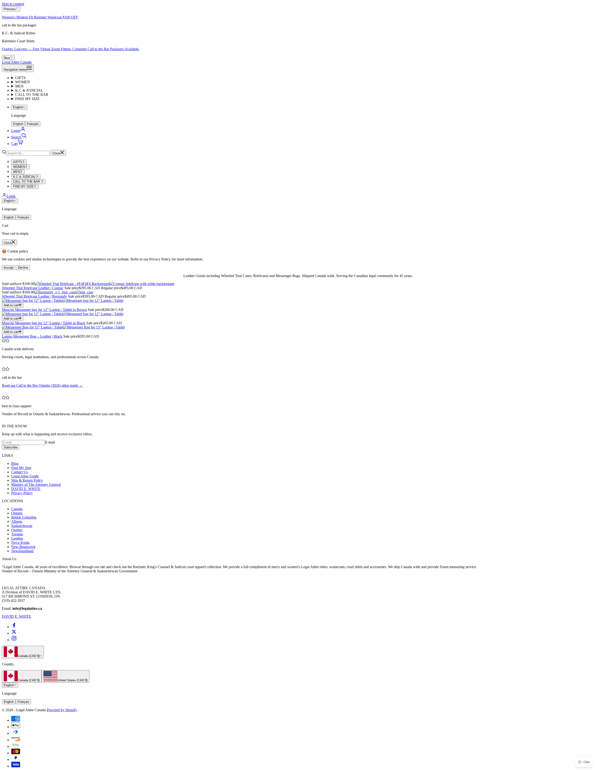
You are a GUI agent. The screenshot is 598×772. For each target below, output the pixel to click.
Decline (23, 267)
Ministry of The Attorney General (36, 485)
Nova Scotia (20, 543)
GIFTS (20, 78)
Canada (16, 509)
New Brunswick (23, 547)
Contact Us (19, 472)
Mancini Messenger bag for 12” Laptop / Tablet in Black (43, 323)
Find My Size (21, 468)
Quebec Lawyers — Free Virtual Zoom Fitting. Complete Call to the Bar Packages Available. (70, 49)
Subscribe (10, 447)
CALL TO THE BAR (31, 95)
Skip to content (13, 4)
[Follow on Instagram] (14, 640)
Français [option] (33, 124)
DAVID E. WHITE (25, 489)
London (17, 538)
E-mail (50, 442)
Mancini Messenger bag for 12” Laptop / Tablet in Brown (44, 310)
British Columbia (23, 517)
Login (11, 196)
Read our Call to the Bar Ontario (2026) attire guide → (42, 385)
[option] (22, 676)
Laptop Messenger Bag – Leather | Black (32, 336)
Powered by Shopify (62, 710)
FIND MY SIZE (27, 99)
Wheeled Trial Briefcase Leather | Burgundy (34, 296)
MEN (19, 86)
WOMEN (22, 82)
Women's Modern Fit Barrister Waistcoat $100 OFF (40, 17)
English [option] (18, 124)
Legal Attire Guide (25, 476)
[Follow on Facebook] (14, 627)
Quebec (17, 530)
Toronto (17, 534)
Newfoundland (22, 551)
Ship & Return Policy (27, 480)
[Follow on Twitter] (14, 633)
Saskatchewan (21, 526)
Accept (8, 267)
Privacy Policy (22, 493)
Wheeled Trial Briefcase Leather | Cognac (33, 288)
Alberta (16, 521)
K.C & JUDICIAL (29, 90)
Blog (14, 463)
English (18, 107)
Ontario (16, 513)
